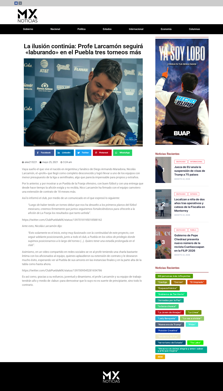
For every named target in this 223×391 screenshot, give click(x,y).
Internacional (136, 29)
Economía (166, 29)
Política (82, 29)
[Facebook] (16, 3)
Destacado (181, 162)
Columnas (194, 29)
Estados (107, 29)
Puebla (193, 230)
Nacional (55, 29)
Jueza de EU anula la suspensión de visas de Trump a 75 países (189, 170)
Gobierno (28, 29)
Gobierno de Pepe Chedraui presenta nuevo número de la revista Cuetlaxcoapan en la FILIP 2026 (189, 243)
